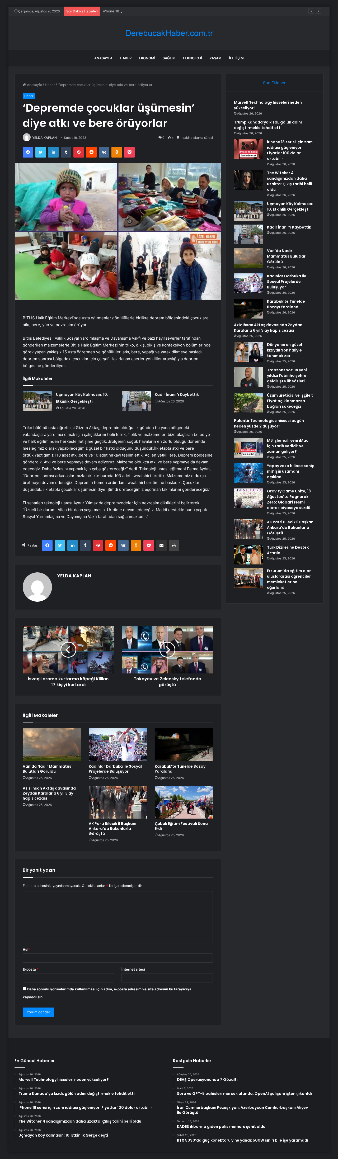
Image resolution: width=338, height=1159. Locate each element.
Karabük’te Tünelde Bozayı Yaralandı (180, 769)
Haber (126, 58)
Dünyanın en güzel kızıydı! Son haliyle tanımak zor (284, 350)
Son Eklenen (275, 82)
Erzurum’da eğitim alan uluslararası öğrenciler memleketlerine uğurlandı (289, 579)
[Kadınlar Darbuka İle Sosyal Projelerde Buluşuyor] (118, 744)
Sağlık (169, 58)
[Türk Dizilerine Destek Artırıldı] (248, 554)
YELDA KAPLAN (44, 138)
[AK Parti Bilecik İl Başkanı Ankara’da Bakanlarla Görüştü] (118, 802)
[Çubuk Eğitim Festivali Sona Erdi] (184, 802)
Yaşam (215, 58)
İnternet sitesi (133, 969)
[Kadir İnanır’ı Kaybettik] (136, 401)
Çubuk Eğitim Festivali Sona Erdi (181, 826)
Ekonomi (147, 58)
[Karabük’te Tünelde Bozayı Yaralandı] (184, 744)
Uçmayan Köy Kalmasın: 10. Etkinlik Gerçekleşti (290, 206)
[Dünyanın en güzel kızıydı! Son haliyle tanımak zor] (248, 352)
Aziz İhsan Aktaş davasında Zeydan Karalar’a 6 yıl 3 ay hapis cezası (49, 793)
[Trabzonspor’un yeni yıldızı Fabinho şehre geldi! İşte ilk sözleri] (248, 377)
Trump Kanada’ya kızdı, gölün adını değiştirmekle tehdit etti (268, 125)
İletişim (236, 58)
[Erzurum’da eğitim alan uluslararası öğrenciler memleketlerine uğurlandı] (248, 578)
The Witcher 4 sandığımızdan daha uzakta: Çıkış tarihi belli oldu (289, 181)
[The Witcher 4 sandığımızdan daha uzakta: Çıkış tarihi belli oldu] (248, 180)
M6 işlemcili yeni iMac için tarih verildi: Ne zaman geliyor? (287, 446)
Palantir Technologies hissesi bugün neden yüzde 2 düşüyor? (269, 423)
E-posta (31, 969)
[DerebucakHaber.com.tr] (169, 33)
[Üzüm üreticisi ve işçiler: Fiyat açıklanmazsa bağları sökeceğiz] (248, 402)
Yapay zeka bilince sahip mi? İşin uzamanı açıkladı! (290, 471)
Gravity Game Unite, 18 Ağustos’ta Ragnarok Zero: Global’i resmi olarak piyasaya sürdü (289, 499)
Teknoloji (192, 58)
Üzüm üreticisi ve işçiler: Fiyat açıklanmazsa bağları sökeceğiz (290, 401)
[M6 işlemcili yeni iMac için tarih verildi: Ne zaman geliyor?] (248, 448)
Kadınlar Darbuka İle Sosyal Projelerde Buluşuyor (115, 769)
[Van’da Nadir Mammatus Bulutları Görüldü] (52, 744)
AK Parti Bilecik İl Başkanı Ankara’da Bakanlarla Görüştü (112, 828)
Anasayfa (103, 58)
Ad (26, 949)
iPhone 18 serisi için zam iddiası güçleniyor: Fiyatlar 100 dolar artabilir (159, 11)
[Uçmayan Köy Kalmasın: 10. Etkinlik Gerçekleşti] (37, 401)
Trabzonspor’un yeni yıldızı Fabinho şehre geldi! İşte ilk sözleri (287, 375)
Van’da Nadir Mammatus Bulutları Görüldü (47, 769)
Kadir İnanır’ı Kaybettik (177, 394)
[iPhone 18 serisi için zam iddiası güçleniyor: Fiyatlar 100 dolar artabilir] (248, 149)
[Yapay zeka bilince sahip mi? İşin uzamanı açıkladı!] (248, 473)
